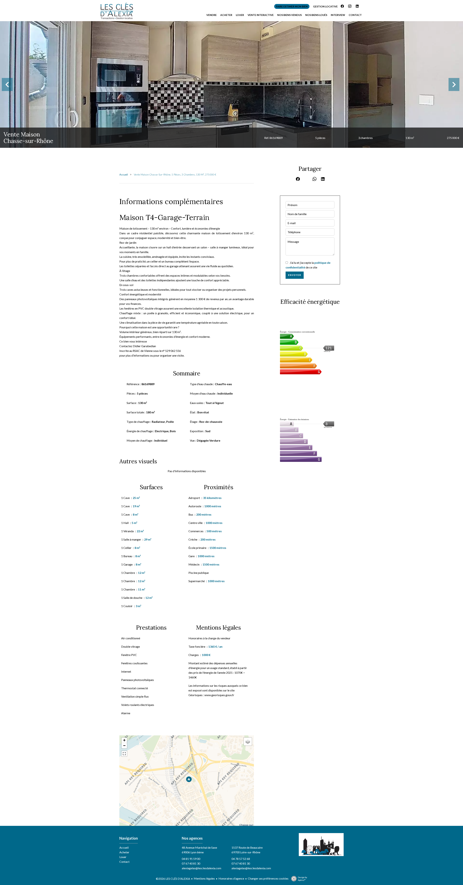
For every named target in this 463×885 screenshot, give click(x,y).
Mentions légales (204, 878)
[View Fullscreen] (124, 753)
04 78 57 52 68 (241, 858)
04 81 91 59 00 (191, 858)
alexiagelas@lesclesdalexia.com (201, 868)
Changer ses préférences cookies (268, 878)
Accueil (123, 174)
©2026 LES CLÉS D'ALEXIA (173, 878)
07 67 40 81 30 (191, 863)
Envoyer (294, 275)
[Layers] (248, 742)
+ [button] (124, 740)
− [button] (124, 745)
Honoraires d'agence (231, 878)
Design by (302, 878)
